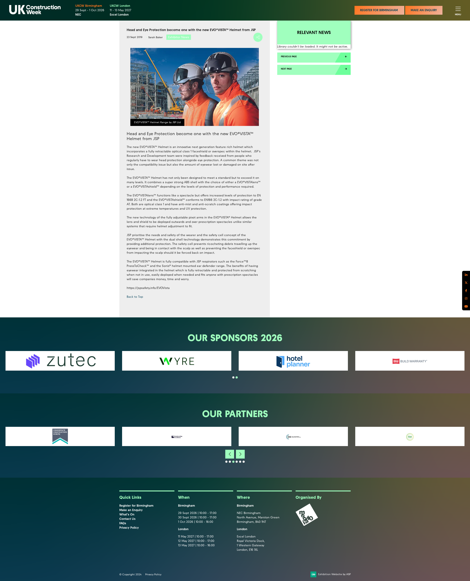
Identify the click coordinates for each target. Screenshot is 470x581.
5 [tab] (240, 462)
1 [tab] (233, 377)
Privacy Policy (129, 527)
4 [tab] (237, 462)
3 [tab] (233, 462)
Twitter (466, 283)
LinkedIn (466, 275)
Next (240, 454)
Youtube (466, 306)
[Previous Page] (314, 58)
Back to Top (135, 296)
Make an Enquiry (131, 510)
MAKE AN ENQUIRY (424, 10)
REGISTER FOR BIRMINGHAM (379, 10)
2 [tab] (237, 377)
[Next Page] (314, 70)
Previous (229, 454)
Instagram (466, 298)
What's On (126, 514)
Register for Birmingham (136, 505)
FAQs (122, 523)
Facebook (466, 290)
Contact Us (127, 519)
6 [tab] (244, 462)
